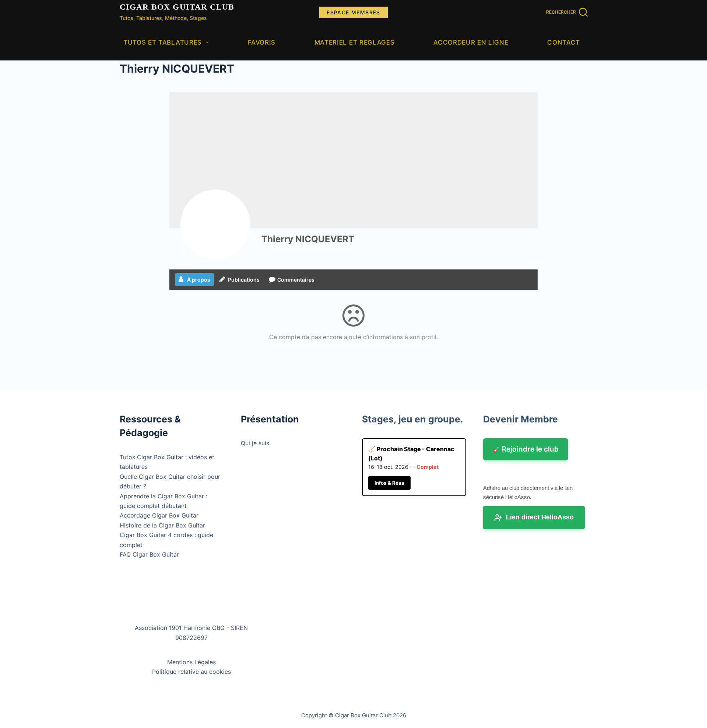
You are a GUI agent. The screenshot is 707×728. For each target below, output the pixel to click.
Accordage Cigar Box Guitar (159, 515)
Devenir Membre (520, 419)
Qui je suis (255, 443)
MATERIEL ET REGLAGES (354, 42)
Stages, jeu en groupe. (412, 419)
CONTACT (563, 42)
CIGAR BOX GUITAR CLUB (177, 6)
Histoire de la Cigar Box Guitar (162, 525)
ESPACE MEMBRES (353, 12)
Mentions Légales (191, 662)
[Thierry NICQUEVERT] (215, 224)
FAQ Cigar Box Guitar (149, 554)
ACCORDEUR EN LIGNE (470, 42)
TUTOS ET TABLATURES (162, 42)
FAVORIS (261, 42)
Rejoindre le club (526, 449)
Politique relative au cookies (191, 671)
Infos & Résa (389, 483)
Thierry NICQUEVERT (307, 239)
